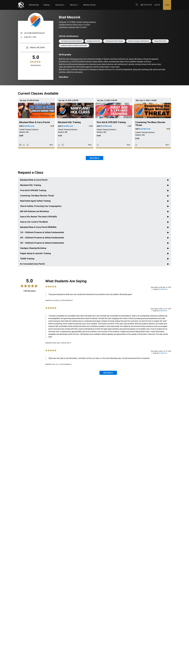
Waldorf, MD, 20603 (37, 47)
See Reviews (36, 65)
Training (47, 3)
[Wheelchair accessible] (24, 145)
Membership (34, 5)
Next (51, 145)
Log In (157, 5)
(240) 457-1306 (30, 37)
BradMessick (163, 289)
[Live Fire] (27, 145)
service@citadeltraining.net (34, 33)
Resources (60, 3)
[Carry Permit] (20, 145)
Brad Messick (28, 126)
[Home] (21, 5)
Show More (63, 77)
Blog (97, 3)
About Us (74, 3)
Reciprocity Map (110, 3)
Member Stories (89, 5)
